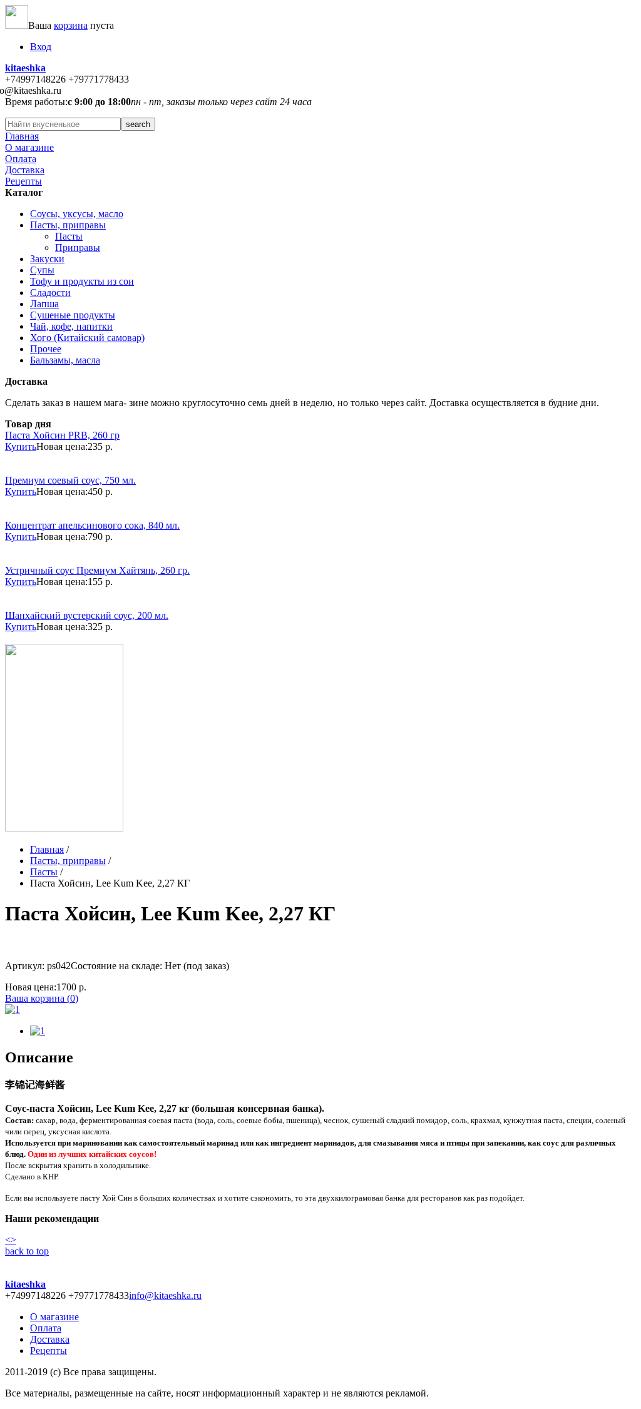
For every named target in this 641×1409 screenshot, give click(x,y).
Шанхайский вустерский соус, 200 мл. (86, 615)
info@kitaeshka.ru (165, 1295)
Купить (20, 446)
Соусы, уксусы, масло (76, 213)
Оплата (20, 158)
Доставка (24, 170)
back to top (27, 1251)
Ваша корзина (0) (41, 998)
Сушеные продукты (72, 315)
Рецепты (23, 181)
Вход (40, 46)
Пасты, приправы (68, 225)
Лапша (44, 303)
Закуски (47, 258)
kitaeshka (25, 68)
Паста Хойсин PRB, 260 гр (62, 435)
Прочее (45, 348)
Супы (42, 270)
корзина (71, 25)
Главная (22, 136)
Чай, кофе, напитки (71, 326)
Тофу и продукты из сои (82, 281)
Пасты (69, 236)
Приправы (77, 247)
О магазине (29, 147)
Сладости (50, 292)
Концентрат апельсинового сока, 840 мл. (92, 525)
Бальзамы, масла (65, 360)
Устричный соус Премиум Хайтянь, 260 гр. (97, 570)
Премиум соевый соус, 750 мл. (70, 480)
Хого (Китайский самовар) (87, 337)
